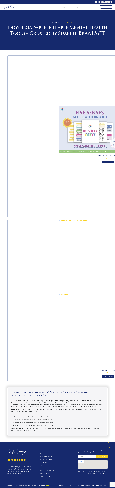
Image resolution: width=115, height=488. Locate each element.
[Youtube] (107, 2)
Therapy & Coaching (44, 7)
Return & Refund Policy (47, 476)
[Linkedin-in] (102, 2)
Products (55, 22)
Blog (97, 7)
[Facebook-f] (96, 2)
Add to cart (108, 162)
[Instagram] (99, 2)
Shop (78, 7)
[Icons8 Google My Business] (110, 2)
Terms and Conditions (47, 470)
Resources (89, 7)
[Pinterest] (104, 2)
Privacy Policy (44, 473)
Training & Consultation (64, 7)
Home (33, 7)
